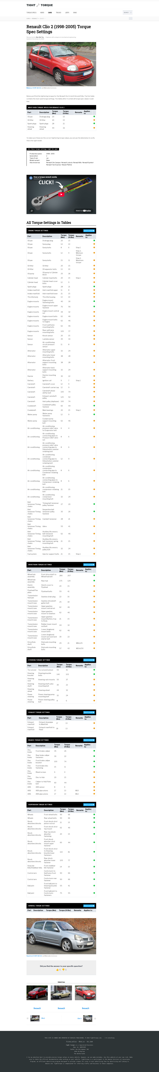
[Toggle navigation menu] (130, 18)
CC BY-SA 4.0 (36, 88)
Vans (75, 13)
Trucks (58, 13)
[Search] (130, 13)
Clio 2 (42, 18)
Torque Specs (31, 13)
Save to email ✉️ (89, 230)
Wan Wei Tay (40, 37)
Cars (50, 13)
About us (82, 1041)
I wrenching (109, 1038)
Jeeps (67, 13)
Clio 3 (79, 1018)
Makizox (29, 88)
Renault (35, 18)
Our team (90, 1041)
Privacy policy (71, 1041)
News (42, 13)
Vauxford (29, 956)
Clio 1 (43, 1018)
